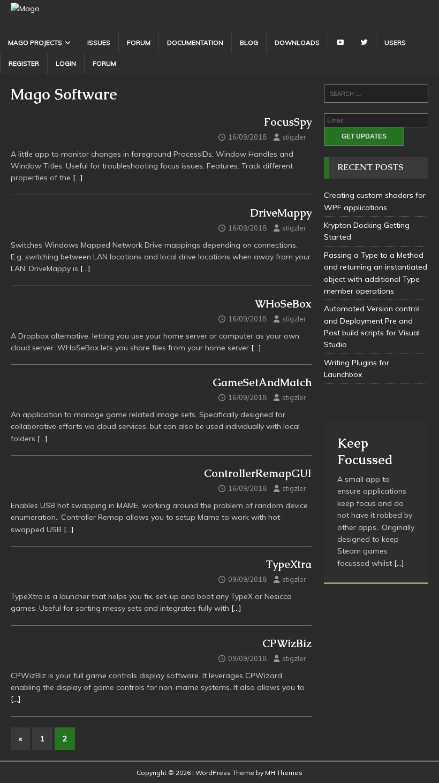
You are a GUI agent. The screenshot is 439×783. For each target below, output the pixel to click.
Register (24, 63)
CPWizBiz (287, 643)
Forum (138, 43)
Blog (249, 43)
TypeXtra (289, 564)
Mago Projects (35, 43)
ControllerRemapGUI (258, 473)
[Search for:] (376, 94)
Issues (98, 43)
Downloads (297, 43)
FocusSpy (288, 122)
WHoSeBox (283, 304)
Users (395, 43)
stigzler (294, 137)
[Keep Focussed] (376, 408)
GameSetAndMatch (262, 382)
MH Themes (283, 773)
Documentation (195, 43)
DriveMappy (281, 213)
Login (66, 63)
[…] (78, 177)
